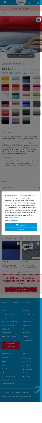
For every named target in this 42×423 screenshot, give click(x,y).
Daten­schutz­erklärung (14, 217)
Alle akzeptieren (21, 225)
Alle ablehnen (21, 229)
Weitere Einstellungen (11, 221)
